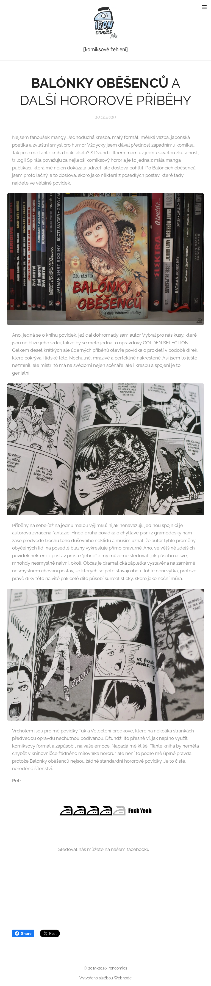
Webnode (123, 978)
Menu (204, 6)
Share (26, 933)
